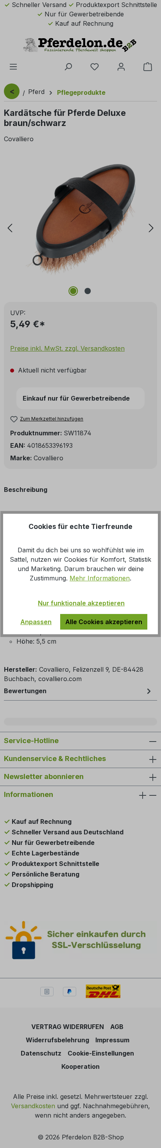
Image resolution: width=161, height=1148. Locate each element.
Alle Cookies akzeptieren (103, 622)
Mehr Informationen (100, 578)
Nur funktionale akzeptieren (81, 603)
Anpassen (36, 622)
